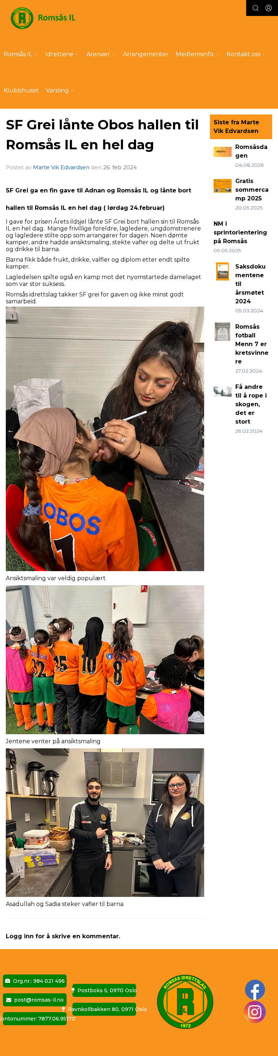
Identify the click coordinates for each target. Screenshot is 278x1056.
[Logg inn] (268, 7)
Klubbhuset (21, 90)
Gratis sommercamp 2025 (252, 190)
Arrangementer (146, 54)
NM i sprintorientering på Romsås (240, 232)
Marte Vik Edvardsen (61, 167)
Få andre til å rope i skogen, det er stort (251, 404)
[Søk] (255, 7)
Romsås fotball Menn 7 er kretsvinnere (252, 344)
